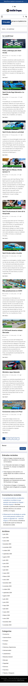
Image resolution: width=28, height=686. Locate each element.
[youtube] (15, 7)
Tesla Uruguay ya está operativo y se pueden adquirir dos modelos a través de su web (14, 473)
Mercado (5, 660)
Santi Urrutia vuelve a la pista (12, 253)
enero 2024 (6, 618)
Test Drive (5, 670)
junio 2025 (6, 563)
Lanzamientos (6, 653)
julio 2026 (5, 534)
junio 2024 (6, 602)
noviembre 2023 (7, 625)
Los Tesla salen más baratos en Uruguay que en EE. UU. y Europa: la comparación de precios (14, 466)
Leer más (4, 77)
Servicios (5, 666)
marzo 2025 (6, 573)
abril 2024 (5, 608)
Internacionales (17, 46)
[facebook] (13, 7)
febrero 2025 (6, 576)
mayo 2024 (6, 605)
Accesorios (6, 634)
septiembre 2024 (7, 592)
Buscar (4, 445)
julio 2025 (5, 560)
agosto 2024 (6, 596)
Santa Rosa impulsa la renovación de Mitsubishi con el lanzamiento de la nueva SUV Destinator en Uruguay (12, 1)
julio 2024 (5, 599)
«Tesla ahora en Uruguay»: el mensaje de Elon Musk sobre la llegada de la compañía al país (15, 487)
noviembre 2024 (7, 586)
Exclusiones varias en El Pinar (12, 412)
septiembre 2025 (7, 553)
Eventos (5, 644)
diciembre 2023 (7, 621)
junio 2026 (6, 537)
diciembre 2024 (7, 583)
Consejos (5, 640)
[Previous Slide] (24, 1)
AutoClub (6, 55)
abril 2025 (5, 570)
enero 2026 (6, 541)
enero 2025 (6, 579)
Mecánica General (8, 657)
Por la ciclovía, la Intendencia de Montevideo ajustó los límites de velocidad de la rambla (14, 523)
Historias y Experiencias (9, 647)
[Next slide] (26, 1)
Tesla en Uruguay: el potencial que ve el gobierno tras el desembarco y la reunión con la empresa (14, 460)
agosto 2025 (6, 557)
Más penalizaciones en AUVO (12, 291)
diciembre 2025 (7, 544)
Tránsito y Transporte (8, 673)
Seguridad (5, 663)
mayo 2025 (6, 566)
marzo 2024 (6, 612)
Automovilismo (7, 46)
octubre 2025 (6, 550)
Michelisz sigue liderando (11, 372)
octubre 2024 (6, 589)
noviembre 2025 (7, 547)
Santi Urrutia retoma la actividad (13, 132)
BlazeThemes (20, 680)
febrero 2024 (6, 615)
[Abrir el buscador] (23, 16)
